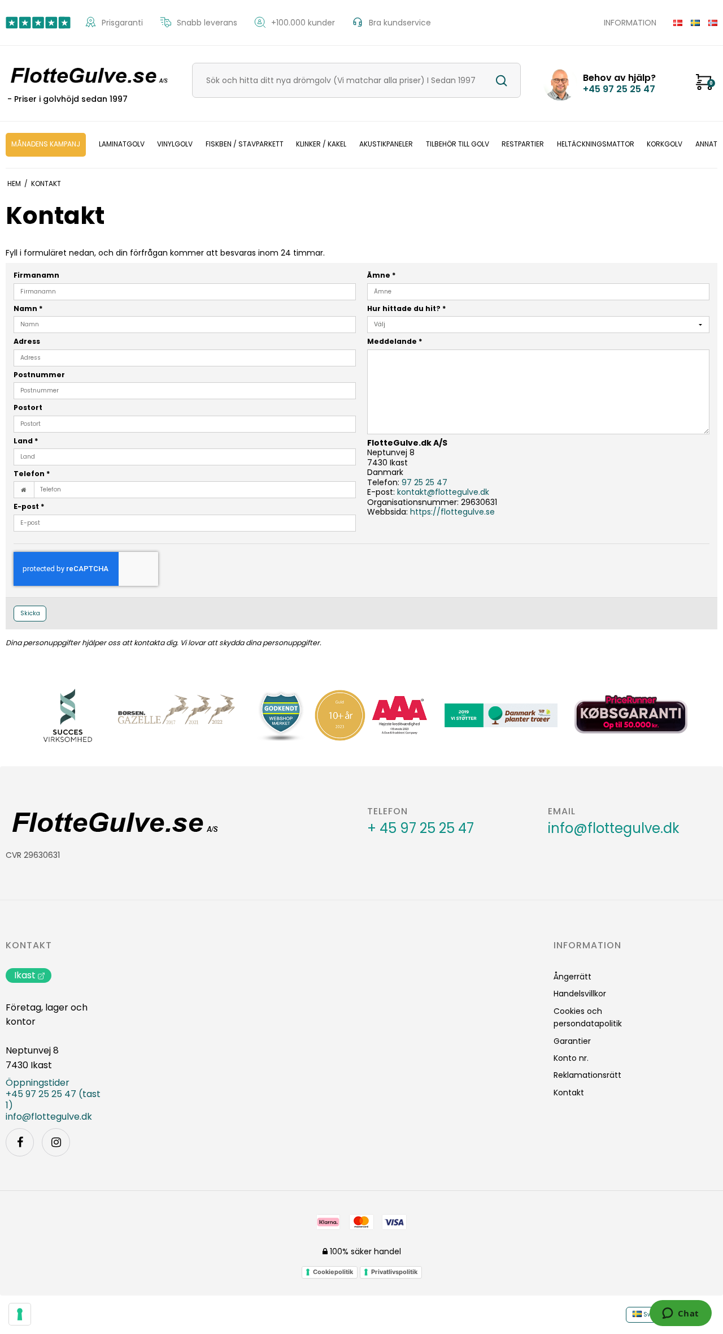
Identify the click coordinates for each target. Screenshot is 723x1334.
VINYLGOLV (175, 144)
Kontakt (29, 945)
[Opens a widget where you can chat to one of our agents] (680, 1314)
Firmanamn (36, 275)
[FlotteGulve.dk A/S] (87, 76)
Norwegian (708, 22)
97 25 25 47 (424, 482)
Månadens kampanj (45, 144)
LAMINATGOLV (122, 144)
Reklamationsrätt (587, 1075)
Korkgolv (664, 144)
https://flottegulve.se (452, 511)
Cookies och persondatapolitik (588, 1017)
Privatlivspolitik (394, 1272)
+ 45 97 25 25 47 (420, 828)
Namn (28, 308)
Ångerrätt (572, 976)
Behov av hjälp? (619, 83)
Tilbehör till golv (457, 144)
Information (630, 22)
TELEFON (387, 811)
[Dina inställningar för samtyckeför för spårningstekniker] (20, 1314)
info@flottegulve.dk (614, 828)
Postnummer (39, 374)
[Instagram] (56, 1142)
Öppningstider (37, 1083)
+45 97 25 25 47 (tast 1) (53, 1100)
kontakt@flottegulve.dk (443, 492)
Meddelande (395, 341)
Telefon (32, 473)
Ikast (25, 975)
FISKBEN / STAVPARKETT (245, 144)
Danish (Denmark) (673, 22)
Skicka (30, 613)
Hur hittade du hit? (406, 308)
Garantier (572, 1041)
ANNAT (706, 144)
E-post (29, 506)
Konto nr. (571, 1058)
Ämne (381, 275)
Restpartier (523, 144)
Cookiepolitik (333, 1272)
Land (26, 441)
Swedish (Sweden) (691, 22)
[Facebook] (20, 1142)
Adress (27, 341)
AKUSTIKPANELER (386, 144)
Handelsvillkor (580, 993)
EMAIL (562, 811)
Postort (28, 407)
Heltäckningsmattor (595, 144)
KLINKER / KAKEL (321, 144)
